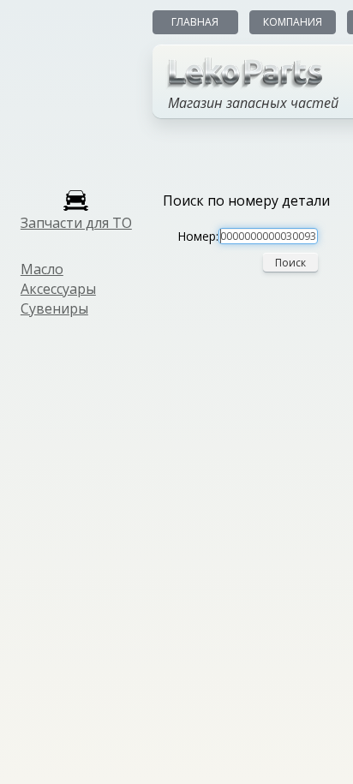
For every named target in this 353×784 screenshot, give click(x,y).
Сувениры (54, 308)
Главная (194, 22)
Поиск (290, 262)
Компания (292, 22)
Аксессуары (58, 288)
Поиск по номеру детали (246, 200)
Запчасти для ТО (76, 222)
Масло (42, 269)
